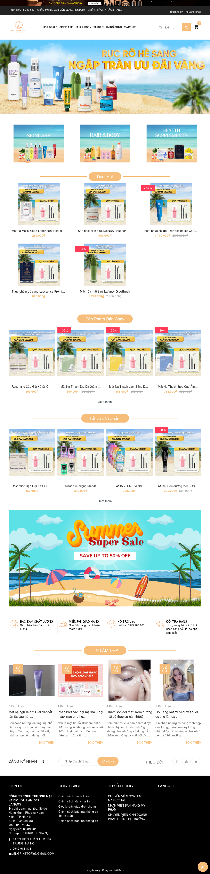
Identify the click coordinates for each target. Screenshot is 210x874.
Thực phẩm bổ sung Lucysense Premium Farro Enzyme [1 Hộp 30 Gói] (59, 291)
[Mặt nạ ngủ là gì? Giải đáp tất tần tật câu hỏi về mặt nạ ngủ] (32, 680)
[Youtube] (186, 761)
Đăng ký (177, 11)
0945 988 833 (26, 9)
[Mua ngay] (94, 204)
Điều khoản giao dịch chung (77, 806)
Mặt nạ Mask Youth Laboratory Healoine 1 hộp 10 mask (49, 231)
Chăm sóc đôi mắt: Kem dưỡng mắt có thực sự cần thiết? (129, 714)
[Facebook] (176, 761)
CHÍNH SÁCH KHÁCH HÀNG (105, 9)
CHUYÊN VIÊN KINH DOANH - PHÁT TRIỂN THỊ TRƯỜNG (128, 816)
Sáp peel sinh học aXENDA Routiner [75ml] (106, 231)
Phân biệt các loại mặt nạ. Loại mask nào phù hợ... (80, 714)
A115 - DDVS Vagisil (129, 486)
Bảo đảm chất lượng (36, 621)
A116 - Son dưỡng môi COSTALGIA (181, 486)
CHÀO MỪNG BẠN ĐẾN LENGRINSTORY (61, 9)
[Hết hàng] (21, 353)
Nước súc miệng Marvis (80, 486)
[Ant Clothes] (105, 558)
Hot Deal (49, 27)
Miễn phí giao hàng (84, 621)
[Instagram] (196, 761)
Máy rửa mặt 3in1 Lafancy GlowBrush (105, 291)
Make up (130, 27)
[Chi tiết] (28, 204)
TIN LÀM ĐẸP (105, 650)
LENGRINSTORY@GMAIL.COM (32, 853)
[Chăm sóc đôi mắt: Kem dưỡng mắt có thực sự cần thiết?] (130, 680)
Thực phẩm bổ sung (108, 27)
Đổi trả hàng (176, 621)
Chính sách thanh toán (73, 796)
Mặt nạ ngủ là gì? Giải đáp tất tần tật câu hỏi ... (30, 714)
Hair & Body (83, 27)
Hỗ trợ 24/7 (127, 621)
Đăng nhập (194, 11)
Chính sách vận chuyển (74, 801)
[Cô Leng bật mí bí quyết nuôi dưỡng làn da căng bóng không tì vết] (178, 680)
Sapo (121, 870)
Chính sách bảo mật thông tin (78, 821)
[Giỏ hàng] (196, 26)
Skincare (66, 27)
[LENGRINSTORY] (19, 27)
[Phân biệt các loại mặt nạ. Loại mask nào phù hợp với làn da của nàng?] (81, 680)
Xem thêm (105, 402)
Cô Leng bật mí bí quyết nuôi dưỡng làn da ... (176, 714)
